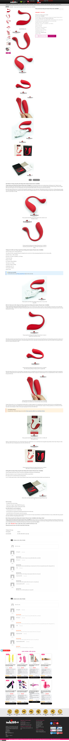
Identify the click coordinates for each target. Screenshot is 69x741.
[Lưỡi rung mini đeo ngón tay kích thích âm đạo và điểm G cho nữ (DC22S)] (34, 684)
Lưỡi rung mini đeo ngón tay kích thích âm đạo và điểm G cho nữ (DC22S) (34, 692)
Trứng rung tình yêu (21, 273)
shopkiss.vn (8, 731)
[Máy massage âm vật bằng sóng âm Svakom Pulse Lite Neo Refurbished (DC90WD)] (60, 9)
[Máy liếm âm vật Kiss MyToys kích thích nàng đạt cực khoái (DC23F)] (46, 684)
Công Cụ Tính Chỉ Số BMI (40, 730)
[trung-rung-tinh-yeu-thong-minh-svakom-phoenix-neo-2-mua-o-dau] (8, 21)
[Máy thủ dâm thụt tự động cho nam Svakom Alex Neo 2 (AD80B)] (62, 9)
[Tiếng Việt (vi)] (38, 2)
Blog (6, 734)
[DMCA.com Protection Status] (3, 740)
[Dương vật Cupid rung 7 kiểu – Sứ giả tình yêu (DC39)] (10, 658)
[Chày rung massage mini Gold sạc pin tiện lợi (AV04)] (46, 658)
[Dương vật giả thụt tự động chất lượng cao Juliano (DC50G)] (10, 684)
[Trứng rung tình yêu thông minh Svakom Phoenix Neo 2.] (8, 10)
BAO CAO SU (53, 4)
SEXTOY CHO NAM (15, 4)
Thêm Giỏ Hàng (11, 677)
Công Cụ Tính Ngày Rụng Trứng (40, 731)
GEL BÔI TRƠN (58, 4)
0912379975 (50, 0)
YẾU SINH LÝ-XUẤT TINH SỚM (45, 4)
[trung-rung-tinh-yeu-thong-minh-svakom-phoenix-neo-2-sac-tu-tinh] (8, 38)
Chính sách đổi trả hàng (39, 723)
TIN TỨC (7, 6)
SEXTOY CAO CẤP (37, 4)
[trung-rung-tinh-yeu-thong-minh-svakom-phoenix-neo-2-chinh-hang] (8, 43)
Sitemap (7, 736)
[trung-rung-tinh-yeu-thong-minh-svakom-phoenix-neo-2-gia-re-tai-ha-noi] (8, 32)
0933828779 (41, 0)
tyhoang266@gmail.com (10, 732)
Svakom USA (43, 32)
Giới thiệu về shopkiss (39, 721)
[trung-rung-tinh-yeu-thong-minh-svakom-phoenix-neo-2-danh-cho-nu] (8, 27)
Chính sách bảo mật (39, 722)
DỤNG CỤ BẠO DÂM (30, 4)
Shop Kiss (7, 735)
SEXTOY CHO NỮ (8, 4)
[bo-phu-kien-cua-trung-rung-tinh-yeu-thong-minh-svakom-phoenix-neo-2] (8, 49)
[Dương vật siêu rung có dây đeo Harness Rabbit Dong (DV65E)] (22, 684)
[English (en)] (40, 2)
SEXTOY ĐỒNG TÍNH (22, 4)
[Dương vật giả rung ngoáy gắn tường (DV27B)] (34, 658)
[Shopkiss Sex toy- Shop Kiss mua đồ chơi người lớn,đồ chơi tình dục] (14, 1)
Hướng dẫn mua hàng (39, 724)
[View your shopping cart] (21, 2)
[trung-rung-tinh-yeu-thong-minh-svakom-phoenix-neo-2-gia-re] (8, 16)
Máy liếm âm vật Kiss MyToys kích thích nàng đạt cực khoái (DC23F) (46, 692)
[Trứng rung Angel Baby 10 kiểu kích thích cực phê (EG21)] (22, 658)
